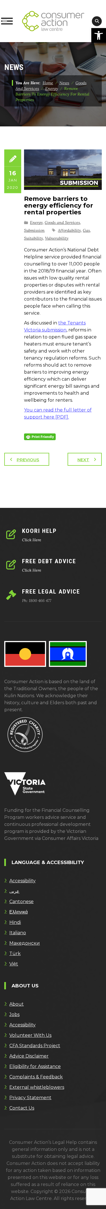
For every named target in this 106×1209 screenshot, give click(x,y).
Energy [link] (36, 222)
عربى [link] (14, 891)
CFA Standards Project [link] (34, 1045)
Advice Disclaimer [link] (29, 1056)
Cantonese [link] (21, 901)
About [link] (16, 1004)
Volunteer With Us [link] (30, 1035)
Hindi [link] (15, 922)
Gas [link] (86, 230)
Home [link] (48, 82)
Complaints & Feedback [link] (36, 1077)
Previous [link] (28, 459)
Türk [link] (15, 953)
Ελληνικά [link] (18, 912)
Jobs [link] (14, 1014)
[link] (98, 35)
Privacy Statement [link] (30, 1097)
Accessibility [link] (22, 880)
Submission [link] (34, 230)
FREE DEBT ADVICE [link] (49, 561)
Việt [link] (13, 964)
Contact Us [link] (21, 1108)
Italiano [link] (17, 932)
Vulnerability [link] (56, 238)
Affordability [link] (69, 230)
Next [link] (83, 459)
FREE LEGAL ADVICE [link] (51, 591)
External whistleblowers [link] (36, 1087)
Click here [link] (31, 539)
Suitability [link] (33, 238)
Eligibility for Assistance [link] (35, 1066)
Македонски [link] (24, 943)
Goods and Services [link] (62, 222)
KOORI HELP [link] (39, 531)
